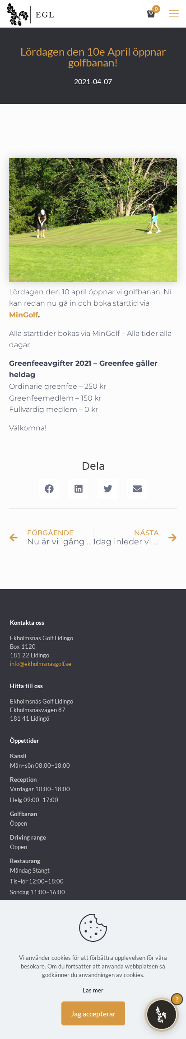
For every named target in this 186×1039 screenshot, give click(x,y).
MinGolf (23, 315)
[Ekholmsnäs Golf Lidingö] (30, 13)
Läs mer (93, 990)
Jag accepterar (93, 1013)
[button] (49, 489)
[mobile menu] (173, 13)
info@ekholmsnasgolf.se (40, 663)
